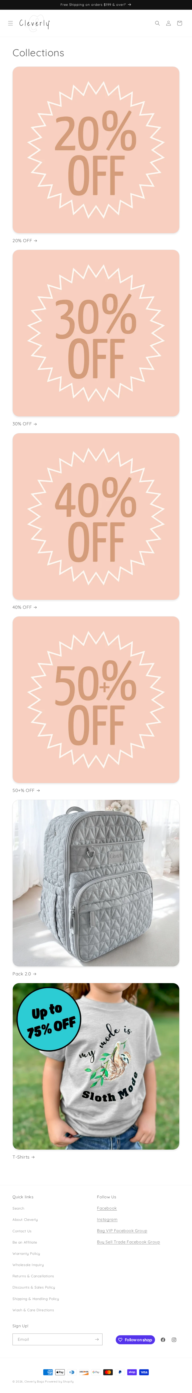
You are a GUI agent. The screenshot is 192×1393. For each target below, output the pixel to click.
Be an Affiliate (24, 1242)
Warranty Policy (26, 1253)
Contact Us (22, 1231)
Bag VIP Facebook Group (122, 1230)
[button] (10, 23)
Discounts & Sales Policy (33, 1287)
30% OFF (22, 424)
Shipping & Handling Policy (35, 1299)
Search (18, 1208)
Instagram (107, 1219)
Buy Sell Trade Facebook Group (128, 1241)
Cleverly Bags (34, 1381)
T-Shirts (21, 1157)
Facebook (107, 1208)
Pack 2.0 (21, 974)
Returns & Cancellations (33, 1276)
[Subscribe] (96, 1339)
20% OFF (22, 240)
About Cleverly (25, 1219)
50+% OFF (23, 790)
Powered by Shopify (59, 1381)
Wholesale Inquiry (28, 1265)
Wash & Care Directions (33, 1310)
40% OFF (22, 607)
